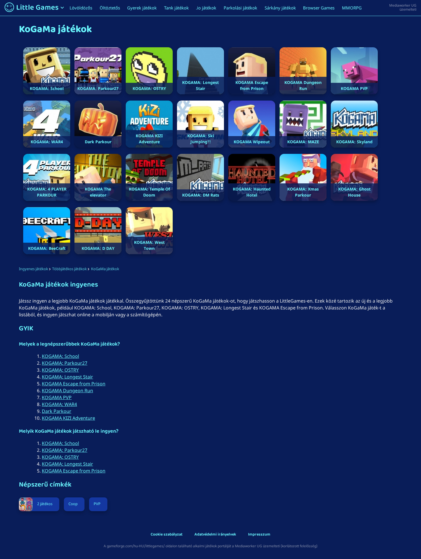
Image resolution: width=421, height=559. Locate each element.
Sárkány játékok (280, 8)
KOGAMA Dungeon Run (67, 390)
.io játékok (206, 8)
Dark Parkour (56, 411)
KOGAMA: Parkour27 (64, 363)
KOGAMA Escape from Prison (73, 383)
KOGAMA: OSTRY (60, 370)
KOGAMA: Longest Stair (67, 377)
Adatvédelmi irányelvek (215, 535)
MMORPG (352, 8)
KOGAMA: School (60, 356)
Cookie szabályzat (166, 535)
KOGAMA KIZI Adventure (68, 418)
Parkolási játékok (240, 8)
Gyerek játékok (142, 8)
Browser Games (319, 8)
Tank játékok (176, 8)
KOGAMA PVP (57, 397)
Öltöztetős (110, 8)
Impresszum (259, 535)
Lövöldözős (81, 8)
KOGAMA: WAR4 (59, 404)
